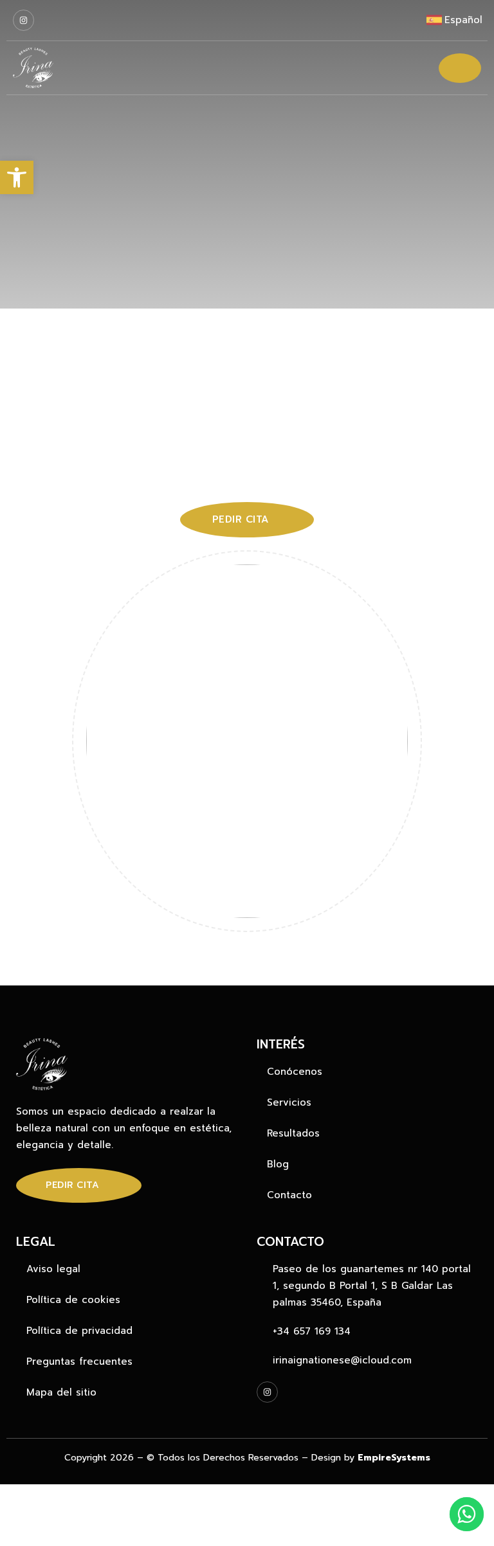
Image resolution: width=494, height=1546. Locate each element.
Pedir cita (72, 1185)
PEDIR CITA (240, 519)
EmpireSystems (394, 1457)
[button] (16, 177)
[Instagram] (23, 20)
